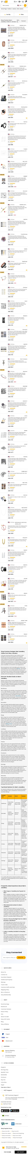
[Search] (25, 5)
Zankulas (25, 287)
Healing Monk (24, 107)
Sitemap (3, 982)
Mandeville (4, 1075)
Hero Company (23, 359)
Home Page (4, 9)
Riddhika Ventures (23, 25)
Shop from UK (15, 1131)
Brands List (4, 1006)
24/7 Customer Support (11, 1095)
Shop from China (17, 1135)
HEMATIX (25, 565)
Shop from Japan (6, 1133)
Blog (2, 1021)
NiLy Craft (25, 161)
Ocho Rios (3, 1082)
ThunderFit (24, 94)
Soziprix (25, 149)
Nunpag (25, 456)
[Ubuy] (6, 1)
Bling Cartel (9, 723)
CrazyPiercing (24, 234)
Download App (5, 1004)
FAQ (2, 1014)
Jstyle (25, 415)
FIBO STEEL (25, 482)
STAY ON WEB (7, 1152)
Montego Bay (4, 1069)
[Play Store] (14, 1111)
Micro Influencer (5, 992)
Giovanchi (25, 329)
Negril (2, 1085)
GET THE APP (20, 1152)
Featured (23, 21)
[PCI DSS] (4, 1124)
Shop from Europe (17, 1137)
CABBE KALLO (24, 471)
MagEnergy (24, 261)
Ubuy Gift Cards (5, 1019)
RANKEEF (25, 176)
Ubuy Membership (6, 995)
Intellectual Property (6, 979)
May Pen (3, 1080)
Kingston (3, 1067)
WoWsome (24, 81)
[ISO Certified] (16, 1123)
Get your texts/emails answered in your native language (14, 1098)
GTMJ (26, 605)
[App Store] (5, 1111)
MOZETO (25, 52)
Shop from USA (5, 1131)
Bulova (18, 668)
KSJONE (25, 578)
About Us (3, 972)
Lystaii (25, 444)
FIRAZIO (25, 593)
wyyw (26, 301)
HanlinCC (25, 401)
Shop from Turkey (6, 1137)
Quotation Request (6, 977)
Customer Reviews (6, 1009)
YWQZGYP (25, 537)
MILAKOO (25, 315)
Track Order (4, 984)
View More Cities (5, 1087)
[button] (16, 2)
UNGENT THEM (24, 620)
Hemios (25, 121)
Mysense (25, 371)
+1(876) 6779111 (7, 1104)
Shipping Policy (5, 989)
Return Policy (4, 1011)
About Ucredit (5, 1016)
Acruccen (25, 191)
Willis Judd (24, 40)
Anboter (25, 495)
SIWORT (25, 550)
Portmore (3, 1077)
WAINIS (25, 249)
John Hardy (18, 695)
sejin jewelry (24, 507)
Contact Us (4, 974)
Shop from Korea (6, 1135)
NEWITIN (25, 219)
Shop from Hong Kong (18, 1133)
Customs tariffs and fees (8, 987)
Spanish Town (5, 1072)
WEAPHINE (25, 386)
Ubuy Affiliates (5, 1024)
